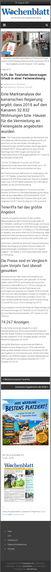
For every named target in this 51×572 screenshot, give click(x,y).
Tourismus (20, 87)
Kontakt (11, 549)
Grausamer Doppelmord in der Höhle (31, 387)
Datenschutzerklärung (17, 544)
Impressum (13, 540)
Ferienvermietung (9, 87)
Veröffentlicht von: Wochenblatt (14, 84)
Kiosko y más (18, 514)
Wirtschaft (5, 53)
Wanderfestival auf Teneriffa (17, 379)
